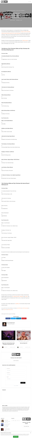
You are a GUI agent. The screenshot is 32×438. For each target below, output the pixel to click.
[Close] (31, 433)
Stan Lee (27, 341)
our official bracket (15, 296)
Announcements (13, 10)
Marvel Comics (23, 341)
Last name (8, 372)
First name (8, 368)
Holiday (8, 10)
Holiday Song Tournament (20, 10)
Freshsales (17, 385)
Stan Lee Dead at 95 (23, 343)
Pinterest (24, 318)
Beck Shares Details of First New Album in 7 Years (7, 429)
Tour (7, 341)
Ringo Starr (4, 341)
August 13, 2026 (6, 422)
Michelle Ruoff (12, 322)
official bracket (25, 40)
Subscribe (22, 382)
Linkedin (19, 318)
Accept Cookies (16, 436)
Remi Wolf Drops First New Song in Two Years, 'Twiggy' (7, 425)
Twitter (26, 296)
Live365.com (17, 303)
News (9, 341)
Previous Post (8, 329)
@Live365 (5, 309)
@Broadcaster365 (9, 309)
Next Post (23, 329)
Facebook (21, 296)
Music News (12, 341)
